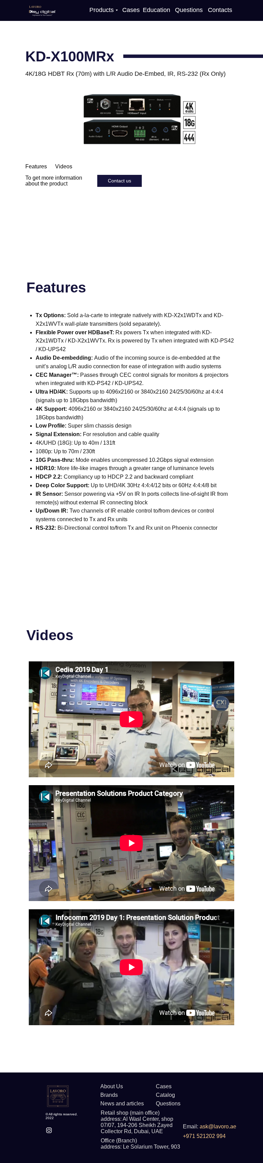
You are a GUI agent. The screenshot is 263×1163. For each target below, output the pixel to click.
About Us (111, 1086)
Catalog (165, 1095)
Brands (109, 1095)
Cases (131, 10)
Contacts (220, 10)
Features (36, 166)
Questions (189, 10)
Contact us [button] (119, 180)
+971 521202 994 (204, 1136)
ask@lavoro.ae (218, 1126)
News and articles (122, 1103)
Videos (63, 166)
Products (101, 10)
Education (156, 10)
